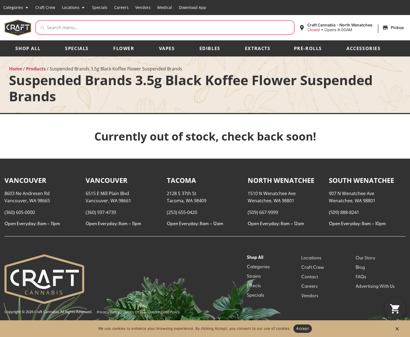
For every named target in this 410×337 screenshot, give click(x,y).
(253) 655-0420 (182, 212)
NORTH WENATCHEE (281, 180)
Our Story (365, 258)
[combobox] (169, 27)
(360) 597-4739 (101, 212)
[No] (397, 330)
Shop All (27, 48)
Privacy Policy (108, 312)
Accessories (363, 48)
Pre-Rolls (308, 48)
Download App (192, 7)
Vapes (167, 48)
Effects (254, 286)
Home (15, 69)
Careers (121, 7)
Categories (13, 7)
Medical (164, 7)
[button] (352, 27)
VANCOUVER (25, 180)
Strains (254, 276)
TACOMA (181, 180)
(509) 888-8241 (344, 212)
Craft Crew (45, 7)
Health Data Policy (165, 312)
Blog (360, 267)
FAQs (361, 277)
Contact (309, 277)
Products (36, 69)
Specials (99, 7)
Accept (302, 328)
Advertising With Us (375, 286)
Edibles (209, 48)
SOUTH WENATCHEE (361, 180)
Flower (123, 48)
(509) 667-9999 (263, 212)
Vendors (143, 7)
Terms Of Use (135, 312)
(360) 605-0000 (19, 212)
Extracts (258, 48)
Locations (70, 7)
